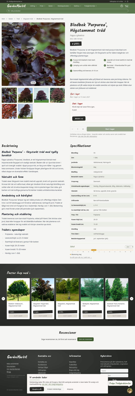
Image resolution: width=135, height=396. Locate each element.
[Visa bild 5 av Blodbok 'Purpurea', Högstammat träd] (9, 111)
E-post (74, 110)
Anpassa (70, 389)
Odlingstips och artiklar (116, 1)
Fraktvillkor (73, 365)
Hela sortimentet (13, 364)
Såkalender (42, 373)
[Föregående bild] (4, 54)
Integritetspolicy (75, 373)
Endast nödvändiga (54, 389)
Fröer (42, 6)
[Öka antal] (83, 129)
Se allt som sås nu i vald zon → (81, 257)
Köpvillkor (72, 362)
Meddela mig (79, 118)
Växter (50, 6)
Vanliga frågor (43, 367)
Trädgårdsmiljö (89, 6)
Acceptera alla (36, 389)
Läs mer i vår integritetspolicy (52, 384)
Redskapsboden (63, 6)
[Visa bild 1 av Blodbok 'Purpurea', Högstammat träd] (9, 95)
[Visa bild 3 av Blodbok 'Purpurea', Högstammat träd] (41, 95)
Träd (18, 19)
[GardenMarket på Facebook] (125, 1)
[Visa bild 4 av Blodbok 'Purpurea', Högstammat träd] (57, 95)
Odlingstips (42, 370)
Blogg (9, 372)
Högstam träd (28, 19)
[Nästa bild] (62, 54)
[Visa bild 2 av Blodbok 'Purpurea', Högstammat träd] (25, 95)
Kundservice (42, 365)
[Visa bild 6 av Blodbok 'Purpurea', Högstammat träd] (25, 111)
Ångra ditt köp (74, 370)
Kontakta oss (42, 362)
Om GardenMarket (13, 369)
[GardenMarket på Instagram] (127, 1)
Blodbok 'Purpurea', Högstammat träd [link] (50, 19)
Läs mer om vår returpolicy (87, 136)
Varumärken (11, 366)
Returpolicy (73, 367)
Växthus (76, 6)
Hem (3, 19)
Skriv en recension (85, 339)
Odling (32, 6)
